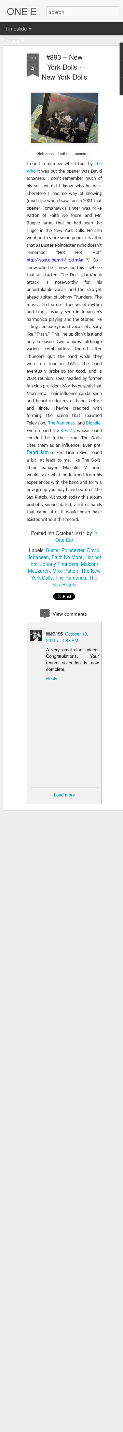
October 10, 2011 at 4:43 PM (67, 636)
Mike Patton (65, 570)
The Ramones (70, 577)
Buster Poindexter (65, 550)
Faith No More (67, 557)
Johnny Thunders (59, 563)
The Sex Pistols (75, 581)
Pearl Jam (38, 452)
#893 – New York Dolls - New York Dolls (64, 67)
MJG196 (54, 633)
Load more (64, 794)
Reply (51, 678)
